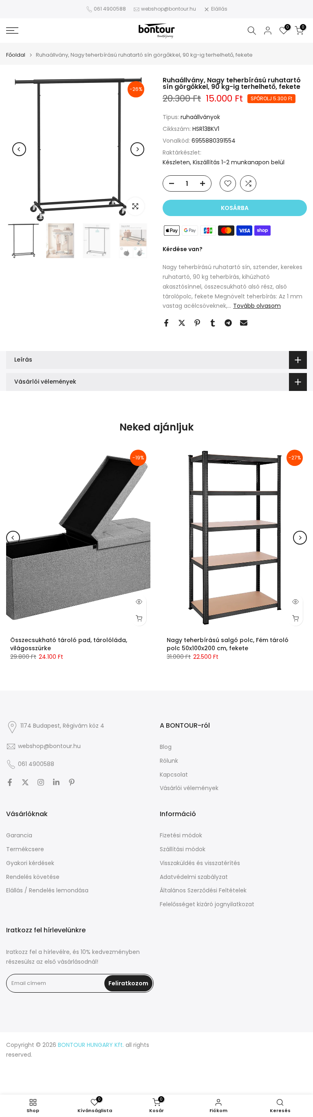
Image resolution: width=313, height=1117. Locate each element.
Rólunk (169, 761)
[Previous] (19, 149)
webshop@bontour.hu (168, 8)
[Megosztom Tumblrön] (212, 323)
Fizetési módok (181, 835)
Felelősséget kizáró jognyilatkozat (207, 904)
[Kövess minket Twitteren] (25, 782)
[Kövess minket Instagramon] (40, 782)
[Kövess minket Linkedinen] (56, 782)
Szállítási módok (182, 849)
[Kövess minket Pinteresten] (71, 782)
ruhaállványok (200, 117)
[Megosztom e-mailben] (243, 323)
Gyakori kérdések (30, 863)
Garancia (19, 835)
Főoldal (15, 54)
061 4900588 (110, 8)
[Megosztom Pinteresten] (197, 323)
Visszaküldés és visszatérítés (200, 863)
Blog (166, 747)
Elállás (219, 8)
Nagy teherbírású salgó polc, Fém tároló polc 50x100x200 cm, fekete (228, 644)
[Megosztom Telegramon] (228, 323)
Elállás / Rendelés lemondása (47, 890)
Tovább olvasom (257, 305)
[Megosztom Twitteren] (181, 323)
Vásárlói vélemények (189, 788)
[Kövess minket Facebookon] (9, 782)
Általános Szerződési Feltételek (203, 890)
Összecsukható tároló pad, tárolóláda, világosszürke (68, 644)
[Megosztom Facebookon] (166, 323)
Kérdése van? (183, 249)
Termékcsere (25, 849)
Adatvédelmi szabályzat (194, 877)
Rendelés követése (33, 877)
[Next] (137, 149)
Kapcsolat (174, 775)
